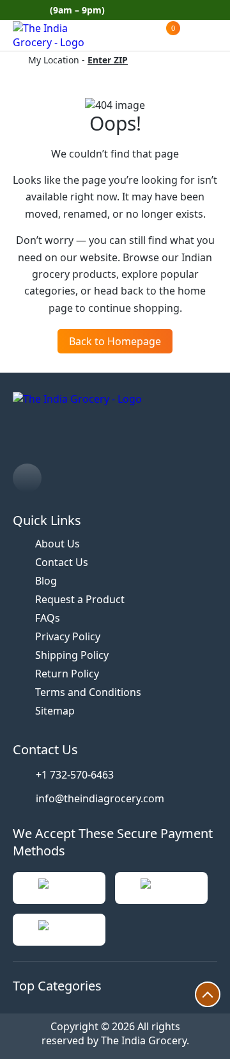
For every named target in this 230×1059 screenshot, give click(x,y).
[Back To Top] (207, 994)
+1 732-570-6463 (75, 775)
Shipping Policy (72, 655)
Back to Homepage (115, 341)
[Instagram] (27, 478)
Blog (46, 581)
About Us (57, 544)
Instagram (212, 10)
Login (196, 35)
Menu (216, 35)
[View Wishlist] (140, 35)
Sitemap (55, 711)
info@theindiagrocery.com (100, 798)
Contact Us (61, 562)
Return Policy (67, 674)
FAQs (47, 618)
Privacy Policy (67, 636)
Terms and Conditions (88, 692)
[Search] (115, 35)
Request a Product (80, 599)
